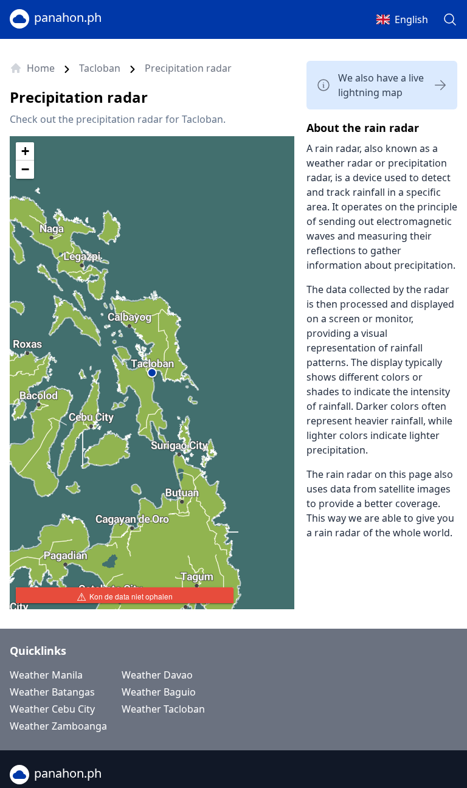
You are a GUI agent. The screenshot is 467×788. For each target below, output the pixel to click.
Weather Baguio (159, 692)
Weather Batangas (52, 692)
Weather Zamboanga (58, 726)
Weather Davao (157, 675)
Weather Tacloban (163, 709)
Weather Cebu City (52, 709)
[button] (152, 373)
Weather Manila (46, 675)
